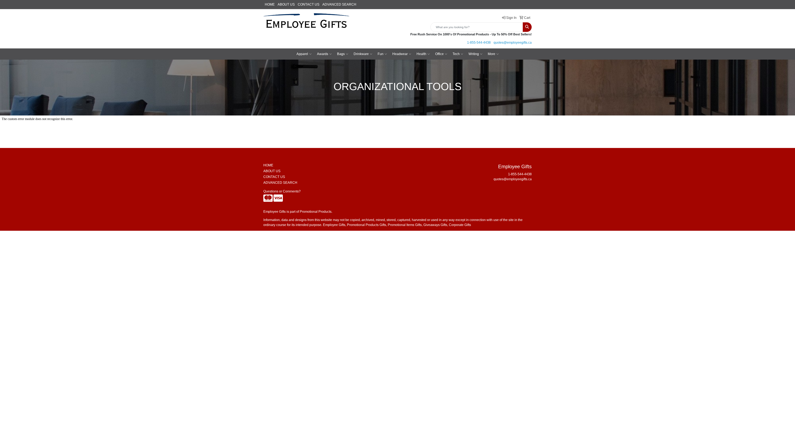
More (491, 54)
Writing (474, 54)
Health (421, 54)
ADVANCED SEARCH (339, 4)
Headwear (400, 54)
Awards (322, 54)
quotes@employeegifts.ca (513, 42)
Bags (341, 54)
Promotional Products (315, 211)
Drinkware (361, 54)
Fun (380, 54)
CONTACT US (308, 4)
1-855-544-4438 (479, 42)
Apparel (302, 54)
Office (439, 54)
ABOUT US (286, 4)
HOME (270, 4)
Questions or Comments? (282, 191)
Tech (456, 54)
